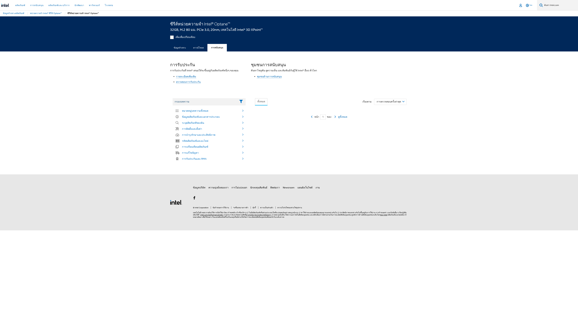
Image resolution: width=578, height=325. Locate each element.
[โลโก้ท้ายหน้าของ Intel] (176, 202)
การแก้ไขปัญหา (190, 152)
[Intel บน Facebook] (194, 198)
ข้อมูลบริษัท (199, 187)
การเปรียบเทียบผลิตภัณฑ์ (195, 146)
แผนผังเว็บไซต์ (304, 187)
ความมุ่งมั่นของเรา (218, 187)
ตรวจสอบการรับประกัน (188, 82)
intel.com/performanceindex (211, 215)
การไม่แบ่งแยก (239, 187)
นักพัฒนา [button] (79, 5)
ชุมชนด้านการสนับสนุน (269, 76)
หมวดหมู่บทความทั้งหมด (195, 110)
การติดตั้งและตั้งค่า (192, 128)
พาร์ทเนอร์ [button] (94, 5)
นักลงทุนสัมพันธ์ (258, 187)
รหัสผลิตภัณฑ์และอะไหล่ (195, 140)
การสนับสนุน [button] (37, 5)
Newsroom (288, 187)
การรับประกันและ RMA (194, 158)
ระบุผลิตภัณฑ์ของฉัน (193, 122)
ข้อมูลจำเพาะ (180, 47)
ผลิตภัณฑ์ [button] (20, 5)
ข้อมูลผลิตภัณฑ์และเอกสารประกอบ (201, 116)
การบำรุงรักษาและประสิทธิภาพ (198, 134)
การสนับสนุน (217, 47)
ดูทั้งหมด (342, 116)
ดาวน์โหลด (198, 47)
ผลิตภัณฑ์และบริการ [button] (59, 5)
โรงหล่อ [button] (109, 5)
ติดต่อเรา (275, 187)
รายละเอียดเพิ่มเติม (186, 76)
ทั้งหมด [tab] (261, 101)
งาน (317, 187)
